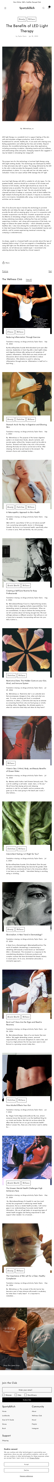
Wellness (31, 19)
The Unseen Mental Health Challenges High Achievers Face (24, 1189)
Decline (26, 1470)
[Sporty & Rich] (27, 8)
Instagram (35, 1428)
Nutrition (20, 419)
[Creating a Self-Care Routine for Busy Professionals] (27, 563)
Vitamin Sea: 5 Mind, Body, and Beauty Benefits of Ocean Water (26, 770)
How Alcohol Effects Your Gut (18, 1105)
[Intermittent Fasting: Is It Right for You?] (27, 826)
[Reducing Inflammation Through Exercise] (27, 309)
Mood (34, 1420)
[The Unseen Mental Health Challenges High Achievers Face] (27, 1160)
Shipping (5, 1440)
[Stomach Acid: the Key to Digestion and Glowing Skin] (27, 396)
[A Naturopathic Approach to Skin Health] (27, 484)
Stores (4, 1424)
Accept (26, 1464)
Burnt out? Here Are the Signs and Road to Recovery (24, 1023)
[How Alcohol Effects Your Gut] (27, 1077)
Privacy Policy (34, 1458)
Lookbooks (6, 1415)
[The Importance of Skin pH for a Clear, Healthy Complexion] (27, 1248)
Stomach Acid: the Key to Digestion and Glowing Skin (26, 426)
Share (7, 263)
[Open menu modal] (5, 8)
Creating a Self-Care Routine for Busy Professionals (21, 592)
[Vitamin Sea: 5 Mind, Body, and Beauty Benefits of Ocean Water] (27, 740)
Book (4, 1428)
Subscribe (27, 1400)
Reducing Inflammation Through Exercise (23, 337)
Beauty (22, 19)
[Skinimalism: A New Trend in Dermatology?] (27, 906)
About (34, 1411)
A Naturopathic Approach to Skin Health (23, 512)
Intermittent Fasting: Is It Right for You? (22, 854)
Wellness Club (37, 1415)
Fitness (10, 332)
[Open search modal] (43, 8)
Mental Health (13, 585)
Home (4, 1411)
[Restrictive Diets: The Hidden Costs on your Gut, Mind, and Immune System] (27, 653)
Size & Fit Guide (8, 1420)
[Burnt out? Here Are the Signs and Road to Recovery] (27, 994)
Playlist (34, 1424)
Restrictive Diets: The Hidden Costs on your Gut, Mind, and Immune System (26, 682)
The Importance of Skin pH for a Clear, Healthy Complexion (25, 1277)
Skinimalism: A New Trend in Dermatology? (24, 934)
